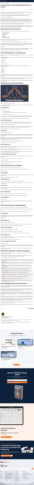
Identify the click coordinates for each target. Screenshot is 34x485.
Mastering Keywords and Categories (27, 474)
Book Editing (17, 474)
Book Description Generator (8, 474)
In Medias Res (3, 277)
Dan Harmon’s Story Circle (5, 279)
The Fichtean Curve (4, 259)
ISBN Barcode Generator (8, 477)
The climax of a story (3, 134)
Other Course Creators (25, 478)
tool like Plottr (11, 298)
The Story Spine (3, 275)
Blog (1, 474)
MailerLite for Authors (25, 477)
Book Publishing (18, 478)
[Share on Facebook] (28, 308)
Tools (1, 478)
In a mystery (2, 126)
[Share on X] (30, 308)
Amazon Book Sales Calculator (9, 473)
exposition (8, 111)
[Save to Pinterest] (31, 308)
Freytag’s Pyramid (25, 49)
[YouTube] (1, 466)
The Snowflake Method (4, 271)
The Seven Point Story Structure (5, 273)
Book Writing (17, 473)
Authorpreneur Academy (26, 473)
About (1, 473)
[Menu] (32, 1)
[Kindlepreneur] (3, 1)
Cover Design (17, 477)
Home (1, 3)
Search (32, 468)
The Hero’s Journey (4, 265)
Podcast (2, 477)
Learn (3, 3)
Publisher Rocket (7, 478)
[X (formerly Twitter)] (4, 466)
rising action (6, 122)
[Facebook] (2, 466)
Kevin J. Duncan (3, 9)
